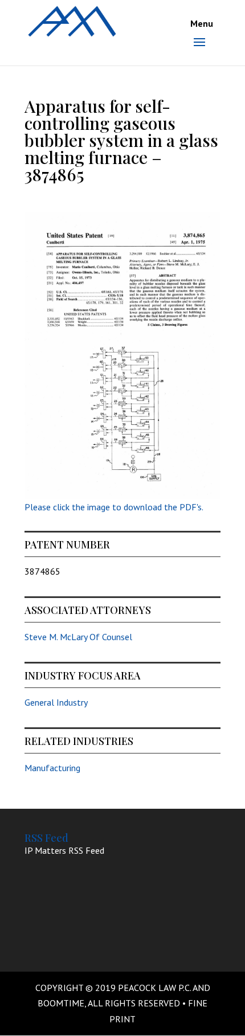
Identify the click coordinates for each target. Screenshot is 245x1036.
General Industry (56, 702)
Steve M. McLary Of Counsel (78, 636)
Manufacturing (52, 767)
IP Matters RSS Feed (64, 850)
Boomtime (61, 1003)
